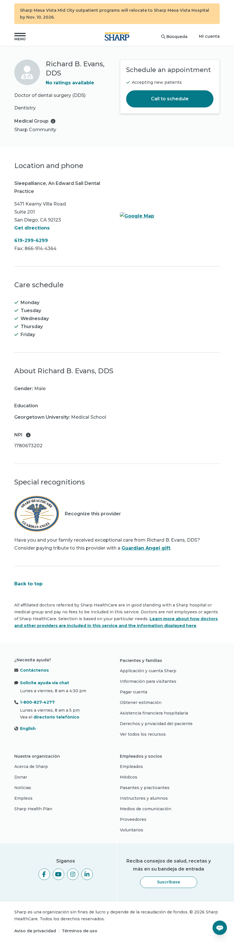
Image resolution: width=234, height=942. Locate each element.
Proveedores (133, 819)
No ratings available (70, 82)
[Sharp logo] (117, 36)
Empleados (131, 766)
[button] (20, 36)
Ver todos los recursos (143, 734)
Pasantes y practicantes (145, 787)
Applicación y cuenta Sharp (148, 670)
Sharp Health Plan (33, 808)
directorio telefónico (56, 717)
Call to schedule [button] (170, 98)
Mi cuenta (209, 36)
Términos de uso (79, 930)
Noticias (22, 787)
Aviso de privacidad (35, 930)
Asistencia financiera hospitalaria (154, 713)
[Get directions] (170, 216)
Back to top (28, 583)
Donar (20, 777)
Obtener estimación (141, 702)
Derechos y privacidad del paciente (156, 723)
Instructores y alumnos (144, 798)
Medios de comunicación (145, 808)
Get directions (32, 228)
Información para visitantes (148, 681)
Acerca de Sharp (31, 766)
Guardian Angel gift (146, 548)
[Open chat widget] (220, 928)
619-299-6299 (31, 240)
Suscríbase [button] (168, 882)
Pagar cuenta (133, 691)
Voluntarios (131, 830)
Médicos (128, 777)
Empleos (23, 798)
